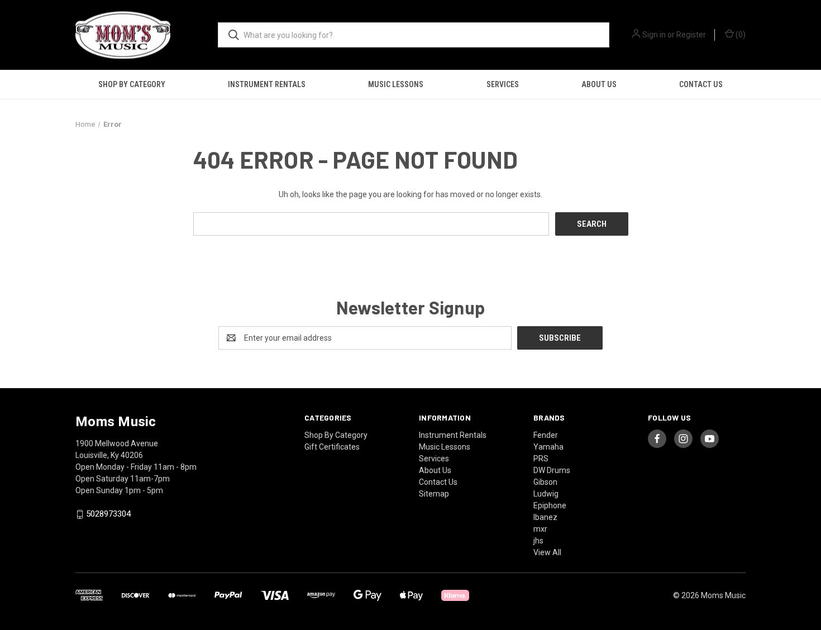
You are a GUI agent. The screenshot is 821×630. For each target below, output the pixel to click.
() (740, 34)
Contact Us (701, 84)
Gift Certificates (332, 446)
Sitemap (434, 493)
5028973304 (108, 514)
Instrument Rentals (267, 84)
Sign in (654, 34)
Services (502, 84)
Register (691, 34)
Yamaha (548, 446)
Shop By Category (131, 84)
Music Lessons (395, 84)
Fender (545, 435)
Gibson (545, 482)
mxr (540, 528)
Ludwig (546, 493)
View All (547, 552)
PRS (540, 458)
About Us (599, 84)
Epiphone (549, 505)
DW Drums (551, 470)
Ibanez (545, 517)
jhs (538, 540)
